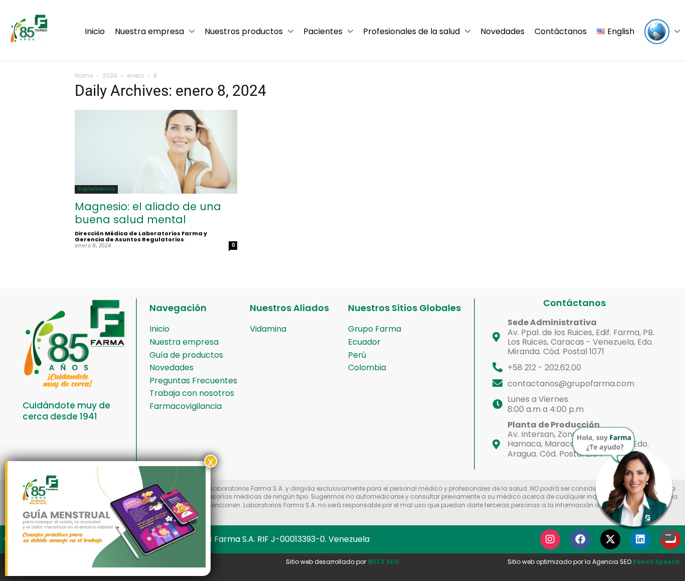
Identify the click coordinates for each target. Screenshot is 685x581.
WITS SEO (383, 561)
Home (84, 75)
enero (135, 75)
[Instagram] (550, 539)
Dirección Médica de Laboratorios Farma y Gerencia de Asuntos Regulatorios (141, 236)
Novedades (502, 31)
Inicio (95, 31)
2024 (109, 75)
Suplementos (96, 189)
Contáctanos (561, 31)
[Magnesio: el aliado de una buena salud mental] (156, 152)
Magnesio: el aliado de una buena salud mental (148, 213)
